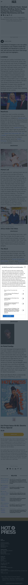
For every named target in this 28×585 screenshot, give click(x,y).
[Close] (25, 267)
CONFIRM (8, 316)
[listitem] (14, 291)
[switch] (23, 294)
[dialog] (14, 292)
